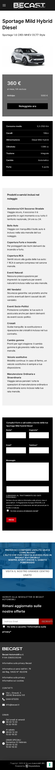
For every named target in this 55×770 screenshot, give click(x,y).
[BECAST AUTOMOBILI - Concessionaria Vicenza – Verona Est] (29, 5)
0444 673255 (12, 699)
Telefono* (33, 445)
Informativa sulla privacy (32, 500)
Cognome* (33, 430)
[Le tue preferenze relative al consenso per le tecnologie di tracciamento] (50, 765)
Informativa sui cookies (13, 681)
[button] (4, 5)
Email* (9, 445)
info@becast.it (12, 705)
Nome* (9, 430)
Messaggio (10, 460)
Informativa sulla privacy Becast (17, 663)
